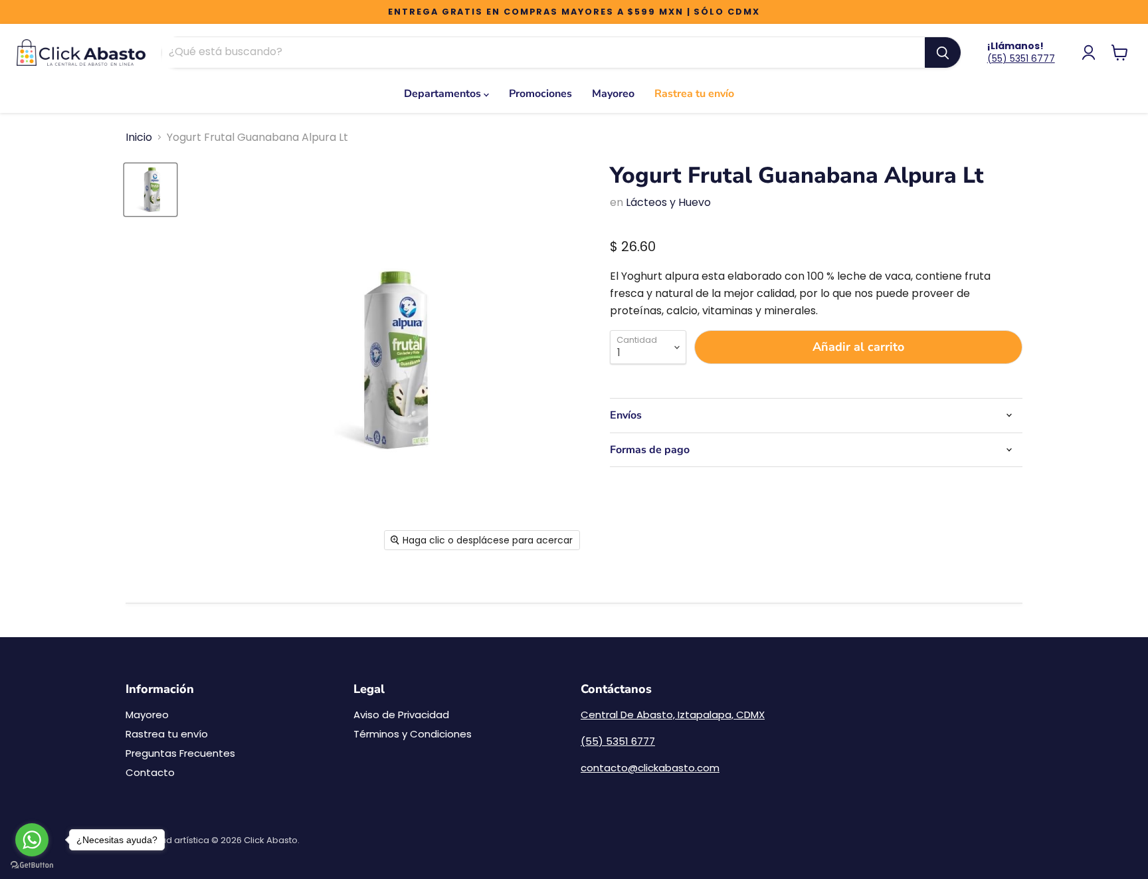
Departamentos (444, 93)
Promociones (540, 93)
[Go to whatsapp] (31, 839)
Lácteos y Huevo (668, 202)
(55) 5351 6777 (1021, 58)
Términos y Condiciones (412, 734)
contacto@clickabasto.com (650, 768)
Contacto (150, 772)
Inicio (139, 138)
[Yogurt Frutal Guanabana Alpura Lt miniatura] (150, 189)
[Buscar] (943, 52)
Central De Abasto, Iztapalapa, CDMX (673, 715)
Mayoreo (613, 93)
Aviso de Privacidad (401, 715)
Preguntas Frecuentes (180, 753)
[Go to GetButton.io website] (32, 865)
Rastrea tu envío (694, 93)
